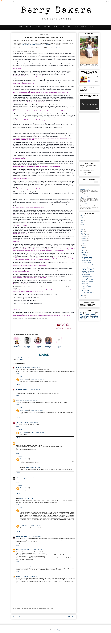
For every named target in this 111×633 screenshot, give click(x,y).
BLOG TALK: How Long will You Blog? (88, 264)
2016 (82, 231)
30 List (58, 47)
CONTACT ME (56, 29)
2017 (82, 229)
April (83, 249)
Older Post (71, 617)
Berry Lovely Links (86, 260)
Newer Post (16, 617)
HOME (20, 26)
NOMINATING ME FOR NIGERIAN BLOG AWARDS (35, 44)
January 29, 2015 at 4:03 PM (37, 459)
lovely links (90, 315)
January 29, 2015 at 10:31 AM (31, 422)
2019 (82, 226)
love (93, 317)
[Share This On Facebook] (40, 356)
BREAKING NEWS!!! (84, 189)
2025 (82, 215)
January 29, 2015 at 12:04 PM (29, 443)
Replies (20, 376)
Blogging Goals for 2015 (87, 279)
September (84, 240)
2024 (82, 217)
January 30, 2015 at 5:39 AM (33, 525)
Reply (17, 373)
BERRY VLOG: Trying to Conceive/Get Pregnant (88, 196)
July (83, 243)
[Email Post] (47, 356)
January (84, 254)
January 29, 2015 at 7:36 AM (33, 367)
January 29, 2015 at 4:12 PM (37, 488)
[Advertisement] (89, 136)
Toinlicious (19, 422)
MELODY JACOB (21, 367)
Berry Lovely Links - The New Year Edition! (87, 285)
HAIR (91, 26)
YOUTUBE (84, 26)
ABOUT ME (28, 26)
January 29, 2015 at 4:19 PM (37, 410)
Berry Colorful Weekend (87, 281)
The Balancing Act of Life (48, 346)
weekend (91, 313)
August (84, 241)
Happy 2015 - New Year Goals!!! (87, 288)
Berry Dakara (24, 379)
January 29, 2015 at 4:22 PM (37, 379)
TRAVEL (56, 26)
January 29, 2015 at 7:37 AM (33, 389)
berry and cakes (84, 316)
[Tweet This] (42, 356)
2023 (82, 219)
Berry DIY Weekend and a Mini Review (88, 272)
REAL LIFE (47, 26)
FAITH (76, 26)
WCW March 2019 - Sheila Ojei (38, 346)
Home (44, 617)
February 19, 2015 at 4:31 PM (30, 576)
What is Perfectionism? (59, 346)
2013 (82, 297)
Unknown (19, 576)
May (83, 247)
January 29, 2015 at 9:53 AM (30, 400)
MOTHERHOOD (66, 26)
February (84, 252)
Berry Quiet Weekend (87, 290)
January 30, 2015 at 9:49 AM (33, 467)
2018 (82, 227)
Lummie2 (23, 510)
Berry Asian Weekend (87, 262)
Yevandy (18, 443)
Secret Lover (85, 283)
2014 (82, 295)
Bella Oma (19, 400)
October (84, 238)
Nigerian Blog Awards (87, 276)
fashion (82, 318)
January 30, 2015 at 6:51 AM (34, 536)
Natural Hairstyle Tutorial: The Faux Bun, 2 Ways (88, 269)
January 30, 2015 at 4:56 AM (26, 498)
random (21, 359)
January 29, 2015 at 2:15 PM (28, 478)
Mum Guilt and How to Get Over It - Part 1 (27, 346)
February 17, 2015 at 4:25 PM (31, 566)
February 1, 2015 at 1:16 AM (35, 549)
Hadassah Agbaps (21, 536)
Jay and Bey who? (86, 274)
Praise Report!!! (83, 203)
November (84, 236)
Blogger (59, 629)
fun (81, 315)
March (83, 250)
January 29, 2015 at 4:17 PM (37, 432)
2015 (82, 233)
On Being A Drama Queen (16, 345)
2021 (82, 222)
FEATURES (38, 26)
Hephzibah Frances (22, 549)
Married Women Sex (87, 255)
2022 (82, 220)
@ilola (18, 478)
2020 (82, 224)
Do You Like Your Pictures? (88, 292)
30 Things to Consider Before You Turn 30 (87, 258)
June (83, 245)
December (84, 234)
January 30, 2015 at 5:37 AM (33, 510)
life (17, 359)
